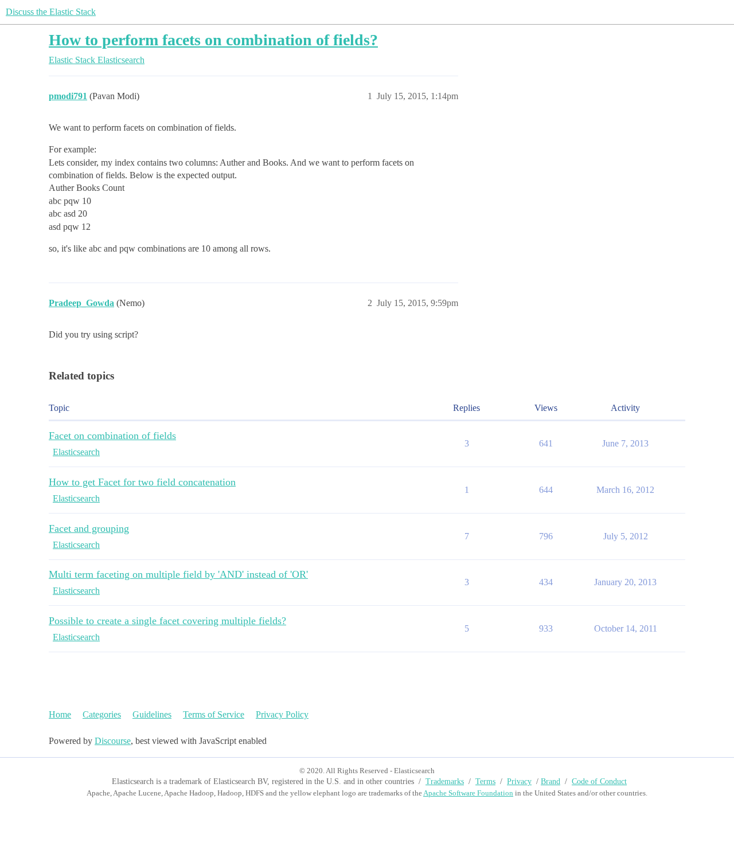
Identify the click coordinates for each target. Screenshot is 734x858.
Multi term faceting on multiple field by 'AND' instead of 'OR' (178, 574)
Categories (102, 714)
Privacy (519, 781)
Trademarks (444, 781)
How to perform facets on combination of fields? (213, 40)
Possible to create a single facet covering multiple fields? (167, 620)
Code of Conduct (599, 781)
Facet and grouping (89, 528)
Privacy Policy (282, 714)
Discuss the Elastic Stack (51, 12)
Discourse (113, 741)
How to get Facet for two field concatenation (142, 482)
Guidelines (151, 714)
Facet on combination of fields (112, 435)
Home (60, 714)
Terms (485, 781)
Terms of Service (213, 714)
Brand (550, 781)
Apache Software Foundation (468, 793)
